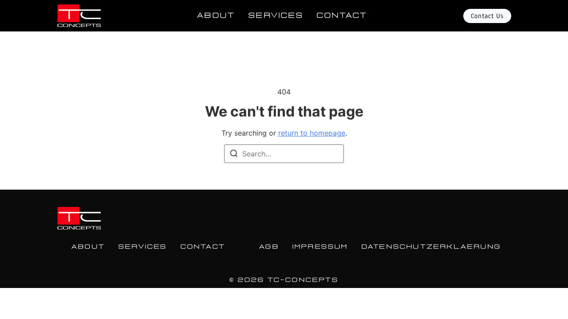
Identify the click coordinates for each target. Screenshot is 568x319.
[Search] (233, 154)
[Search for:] (284, 153)
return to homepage (311, 132)
